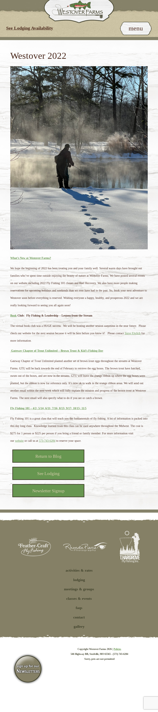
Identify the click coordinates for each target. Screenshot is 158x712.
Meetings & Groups (79, 589)
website (19, 440)
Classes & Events (79, 598)
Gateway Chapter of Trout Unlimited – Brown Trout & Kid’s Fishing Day (56, 350)
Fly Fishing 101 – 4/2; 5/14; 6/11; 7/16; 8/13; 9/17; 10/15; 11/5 (48, 408)
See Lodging (48, 473)
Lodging (79, 580)
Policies (117, 649)
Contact (79, 617)
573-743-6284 (47, 440)
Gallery (79, 626)
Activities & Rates (79, 570)
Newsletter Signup (48, 490)
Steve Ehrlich (133, 333)
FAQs (79, 608)
